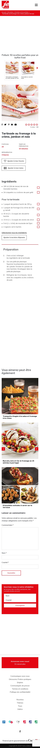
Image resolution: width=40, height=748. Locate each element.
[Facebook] (20, 731)
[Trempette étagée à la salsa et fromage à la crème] (20, 396)
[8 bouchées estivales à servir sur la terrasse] (20, 485)
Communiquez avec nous (20, 676)
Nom (4, 553)
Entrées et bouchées (21, 12)
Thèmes (20, 703)
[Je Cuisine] (5, 5)
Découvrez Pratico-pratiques (20, 679)
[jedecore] (30, 721)
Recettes (11, 12)
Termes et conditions (20, 689)
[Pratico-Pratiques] (4, 721)
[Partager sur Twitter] (5, 124)
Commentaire (8, 525)
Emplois (20, 683)
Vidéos (20, 709)
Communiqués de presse (20, 686)
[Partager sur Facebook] (2, 124)
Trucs (20, 706)
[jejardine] (36, 721)
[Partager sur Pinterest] (8, 124)
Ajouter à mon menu (15, 168)
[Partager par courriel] (16, 124)
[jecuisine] (24, 721)
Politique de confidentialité (20, 692)
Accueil (4, 12)
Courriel (5, 562)
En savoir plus (20, 662)
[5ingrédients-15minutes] (10, 721)
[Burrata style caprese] (20, 441)
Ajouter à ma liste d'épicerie (14, 237)
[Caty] (18, 721)
